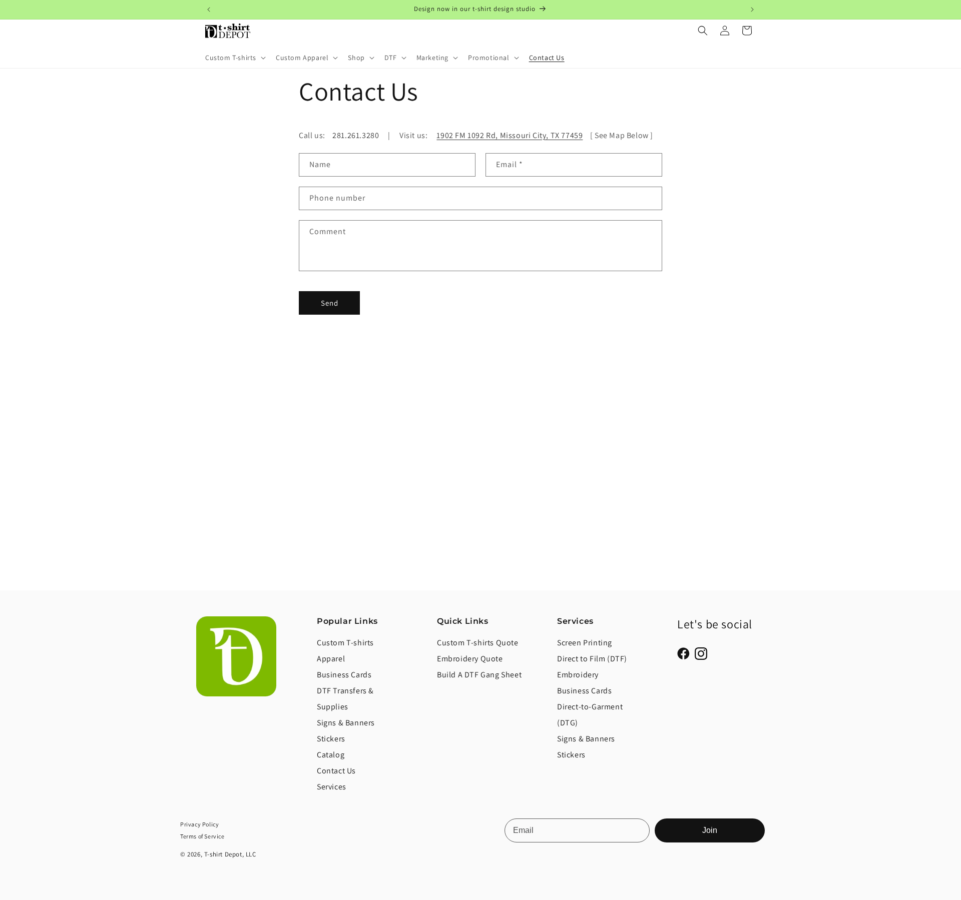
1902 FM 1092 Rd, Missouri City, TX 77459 (509, 135)
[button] (234, 57)
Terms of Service (202, 836)
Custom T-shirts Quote (478, 642)
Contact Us (336, 770)
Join (709, 830)
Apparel (331, 658)
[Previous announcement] (209, 9)
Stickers (331, 738)
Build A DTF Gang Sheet (479, 674)
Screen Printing (584, 642)
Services (331, 786)
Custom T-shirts (345, 642)
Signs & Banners (346, 722)
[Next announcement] (752, 9)
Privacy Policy (199, 824)
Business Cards (344, 674)
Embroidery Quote (470, 658)
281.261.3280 (355, 135)
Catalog (330, 754)
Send (329, 302)
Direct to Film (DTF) (592, 658)
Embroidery (578, 674)
